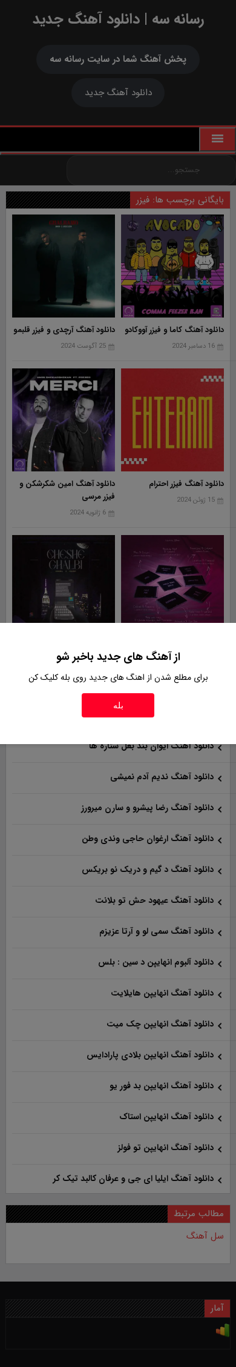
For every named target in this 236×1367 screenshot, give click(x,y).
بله (118, 705)
